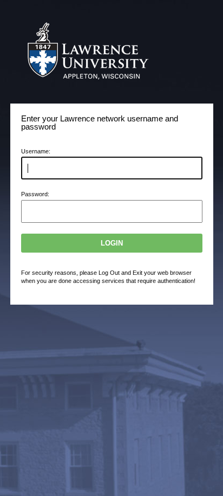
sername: (35, 151)
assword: (35, 194)
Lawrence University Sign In (93, 52)
